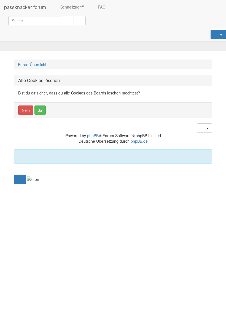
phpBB (93, 135)
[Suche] (68, 20)
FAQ (101, 7)
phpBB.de (139, 141)
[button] (20, 179)
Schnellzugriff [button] (71, 7)
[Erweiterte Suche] (80, 20)
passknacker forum (25, 6)
